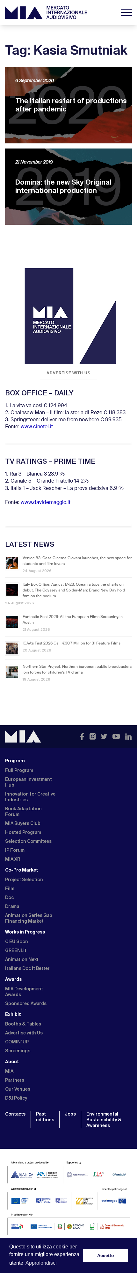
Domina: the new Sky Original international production (63, 186)
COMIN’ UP (17, 1042)
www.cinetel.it (37, 427)
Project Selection (24, 879)
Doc (9, 897)
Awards (13, 979)
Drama (12, 906)
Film (9, 888)
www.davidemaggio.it (45, 502)
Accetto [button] (105, 1255)
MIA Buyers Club (22, 823)
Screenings (17, 1051)
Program (15, 761)
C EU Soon (16, 941)
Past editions (45, 1117)
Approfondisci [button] (41, 1263)
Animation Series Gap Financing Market (28, 918)
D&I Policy (16, 1098)
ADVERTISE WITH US (68, 373)
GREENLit (15, 950)
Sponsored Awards (26, 1003)
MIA (9, 1071)
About (12, 1061)
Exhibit (13, 1014)
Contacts (15, 1114)
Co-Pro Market (21, 870)
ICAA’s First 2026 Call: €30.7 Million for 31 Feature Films (71, 643)
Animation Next (22, 959)
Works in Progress (25, 932)
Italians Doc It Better (27, 968)
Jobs (70, 1114)
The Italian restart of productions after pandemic (71, 105)
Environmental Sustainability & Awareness (103, 1119)
